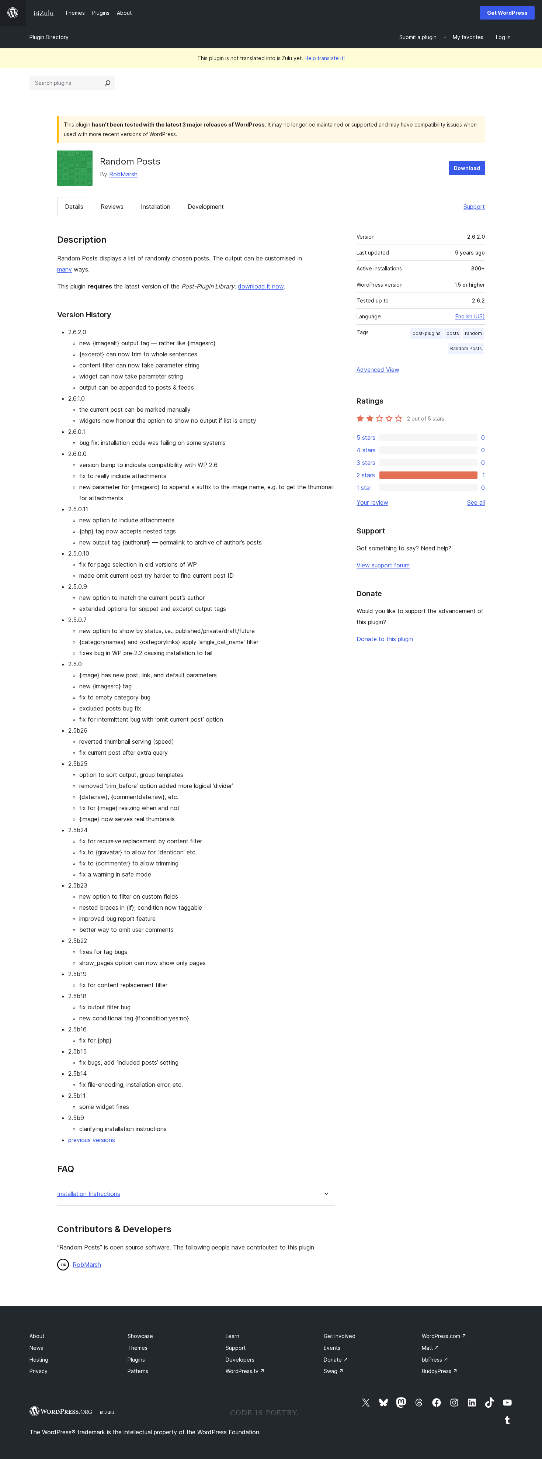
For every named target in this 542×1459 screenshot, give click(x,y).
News (36, 1348)
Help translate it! (325, 58)
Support (474, 206)
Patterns (138, 1371)
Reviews (112, 206)
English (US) (470, 316)
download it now (261, 286)
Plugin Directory (49, 37)
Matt (430, 1348)
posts (453, 333)
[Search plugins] (107, 83)
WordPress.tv (245, 1371)
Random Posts (466, 348)
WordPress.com (444, 1336)
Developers (240, 1359)
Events (332, 1348)
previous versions (91, 1140)
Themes (137, 1348)
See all (476, 502)
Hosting (38, 1359)
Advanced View (378, 369)
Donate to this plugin (385, 639)
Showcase (140, 1336)
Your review (372, 502)
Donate (336, 1359)
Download (467, 168)
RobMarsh (123, 174)
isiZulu (107, 1412)
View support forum (383, 565)
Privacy (38, 1371)
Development (206, 206)
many (64, 269)
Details (74, 206)
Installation (155, 206)
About (36, 1336)
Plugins (136, 1359)
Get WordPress (507, 13)
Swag (334, 1371)
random (473, 333)
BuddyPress (440, 1371)
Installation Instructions (88, 1193)
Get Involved (339, 1336)
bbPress (435, 1359)
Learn (232, 1336)
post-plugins (427, 333)
